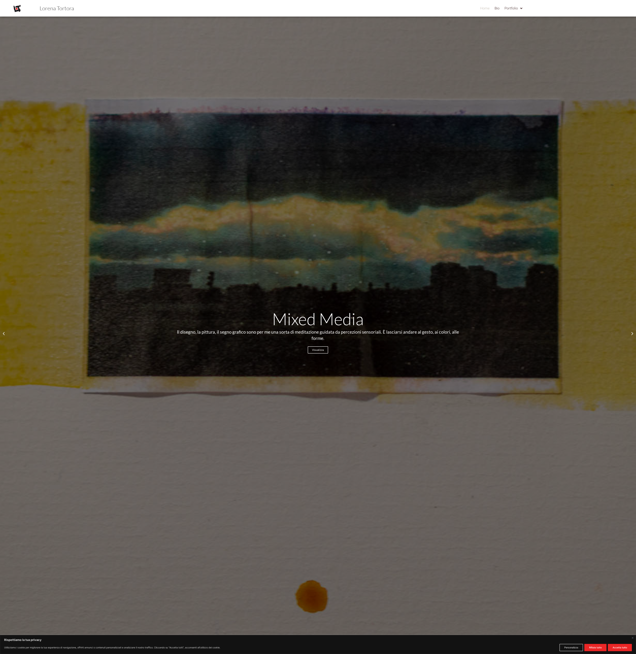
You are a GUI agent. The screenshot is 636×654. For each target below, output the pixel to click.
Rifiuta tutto (595, 647)
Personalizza (571, 647)
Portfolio (511, 8)
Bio (497, 8)
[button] (4, 334)
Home (485, 8)
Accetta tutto (620, 647)
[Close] (633, 638)
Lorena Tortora (57, 8)
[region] (318, 644)
